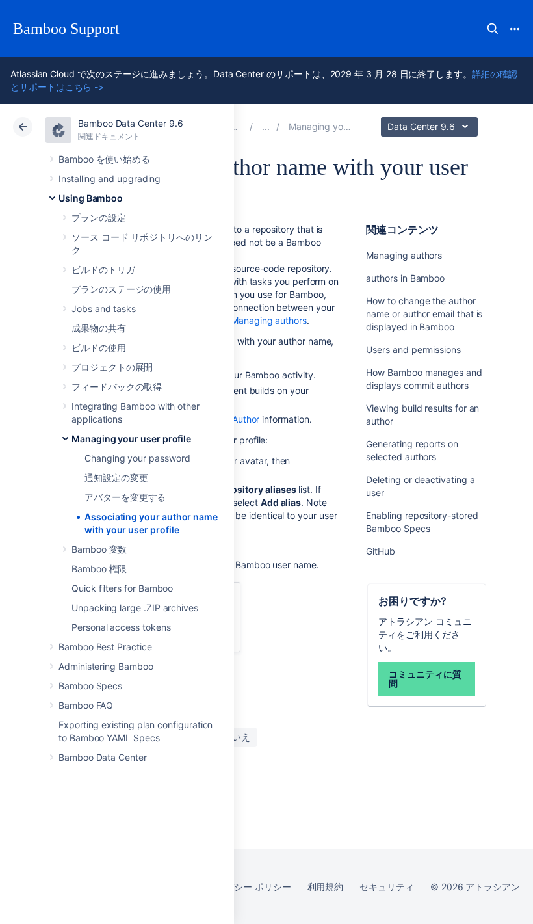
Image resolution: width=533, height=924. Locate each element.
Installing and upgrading (109, 178)
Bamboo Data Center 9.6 (130, 123)
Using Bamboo (90, 198)
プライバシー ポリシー (244, 886)
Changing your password (137, 458)
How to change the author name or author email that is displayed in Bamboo (424, 313)
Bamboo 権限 (99, 568)
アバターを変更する (125, 497)
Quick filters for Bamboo (122, 588)
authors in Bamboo (405, 278)
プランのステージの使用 (121, 289)
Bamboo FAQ (85, 705)
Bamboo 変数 (99, 549)
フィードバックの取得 (117, 386)
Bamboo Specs (90, 685)
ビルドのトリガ (103, 269)
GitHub (380, 551)
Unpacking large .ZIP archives (135, 607)
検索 (492, 28)
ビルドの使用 (99, 347)
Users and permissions (413, 349)
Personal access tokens (121, 627)
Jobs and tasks (104, 308)
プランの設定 (99, 217)
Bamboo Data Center (102, 757)
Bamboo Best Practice (105, 646)
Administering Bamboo (105, 666)
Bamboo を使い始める (104, 159)
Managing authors (404, 255)
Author (246, 419)
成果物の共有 (99, 328)
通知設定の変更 (116, 477)
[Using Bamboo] (266, 126)
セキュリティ (386, 886)
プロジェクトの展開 (112, 367)
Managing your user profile (131, 438)
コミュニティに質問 (425, 678)
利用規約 (325, 886)
